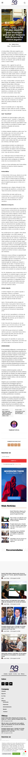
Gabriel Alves (15, 44)
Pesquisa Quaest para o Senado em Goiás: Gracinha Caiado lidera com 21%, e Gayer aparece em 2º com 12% (18, 526)
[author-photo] (2, 578)
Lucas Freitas (6, 578)
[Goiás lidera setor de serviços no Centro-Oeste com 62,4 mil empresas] (5, 540)
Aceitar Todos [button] (16, 753)
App (2, 721)
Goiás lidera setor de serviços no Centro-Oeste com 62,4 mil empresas (18, 540)
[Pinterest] (15, 444)
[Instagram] (3, 683)
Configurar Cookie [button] (7, 753)
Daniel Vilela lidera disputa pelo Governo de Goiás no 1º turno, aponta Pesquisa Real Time (18, 512)
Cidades (5, 27)
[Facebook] (9, 444)
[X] (12, 444)
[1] (24, 754)
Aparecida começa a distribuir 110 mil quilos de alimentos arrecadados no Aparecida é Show (17, 533)
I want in (13, 460)
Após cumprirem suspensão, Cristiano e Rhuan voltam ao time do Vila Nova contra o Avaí (7, 413)
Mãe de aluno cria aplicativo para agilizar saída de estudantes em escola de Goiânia (18, 519)
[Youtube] (10, 683)
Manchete (21, 27)
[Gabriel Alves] (14, 424)
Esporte (13, 27)
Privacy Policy (18, 464)
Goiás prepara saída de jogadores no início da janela (20, 412)
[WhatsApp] (19, 444)
